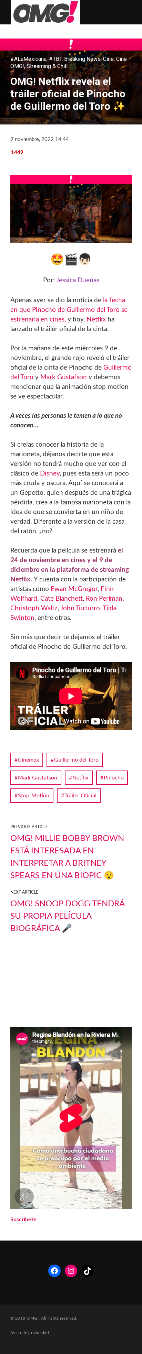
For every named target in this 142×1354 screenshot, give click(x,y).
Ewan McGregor (74, 589)
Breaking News (82, 59)
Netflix (96, 319)
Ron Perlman (104, 599)
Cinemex (28, 760)
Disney (50, 473)
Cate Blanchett (61, 599)
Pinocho (114, 777)
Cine (108, 59)
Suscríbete (23, 1219)
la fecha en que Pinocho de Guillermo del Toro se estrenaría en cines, (69, 310)
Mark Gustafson (63, 377)
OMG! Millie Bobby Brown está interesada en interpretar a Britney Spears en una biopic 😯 (67, 857)
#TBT (55, 59)
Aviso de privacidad (29, 1333)
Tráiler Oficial (80, 795)
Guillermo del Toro (76, 760)
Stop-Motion (33, 795)
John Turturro (80, 608)
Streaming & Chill (47, 66)
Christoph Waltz (34, 608)
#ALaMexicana (28, 59)
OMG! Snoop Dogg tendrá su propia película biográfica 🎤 (67, 916)
